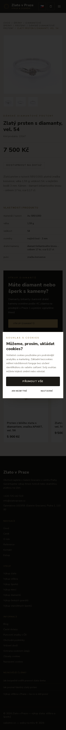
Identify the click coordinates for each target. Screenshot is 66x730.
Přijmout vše (33, 381)
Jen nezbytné (19, 391)
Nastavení (47, 391)
